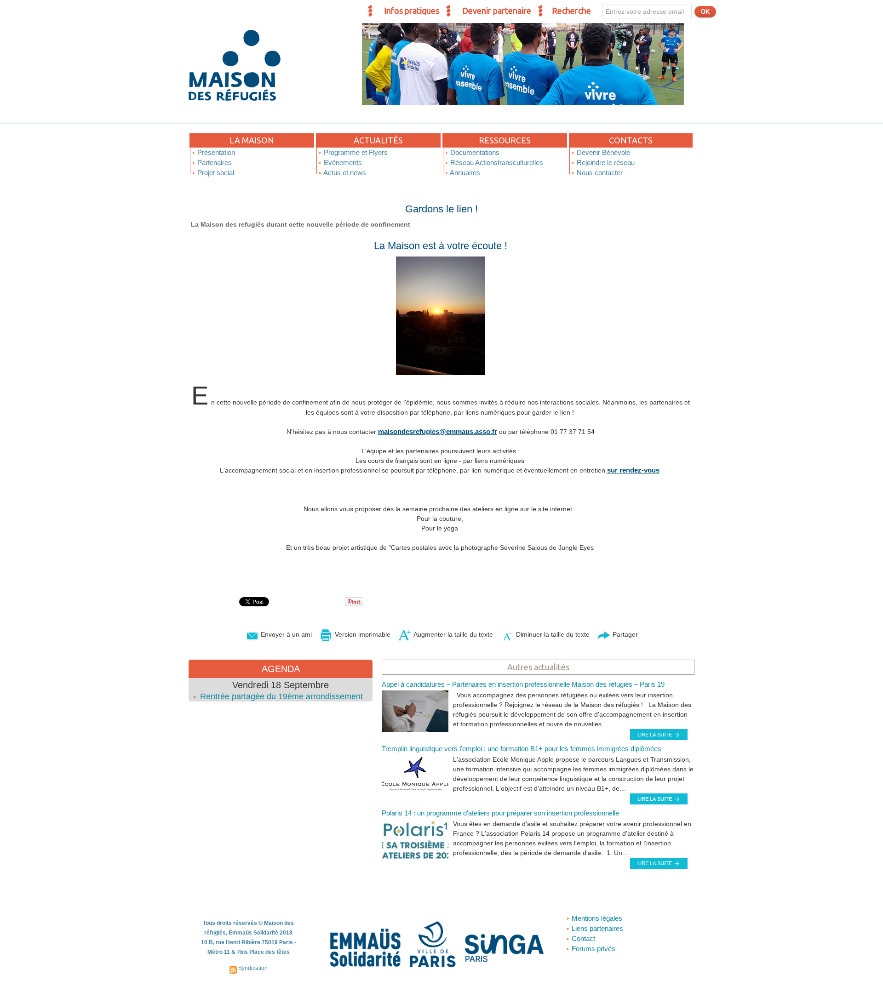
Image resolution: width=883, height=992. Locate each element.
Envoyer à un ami (285, 634)
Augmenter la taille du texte (452, 634)
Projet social (214, 173)
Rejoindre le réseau (605, 162)
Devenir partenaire (496, 10)
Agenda (281, 669)
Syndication (253, 968)
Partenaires (213, 162)
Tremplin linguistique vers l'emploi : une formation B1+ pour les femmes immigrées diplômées (521, 749)
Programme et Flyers (355, 152)
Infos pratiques (411, 10)
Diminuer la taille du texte (552, 634)
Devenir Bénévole (602, 152)
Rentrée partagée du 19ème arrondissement (281, 696)
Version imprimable (361, 634)
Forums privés (592, 948)
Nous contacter (599, 173)
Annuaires (464, 173)
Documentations (473, 152)
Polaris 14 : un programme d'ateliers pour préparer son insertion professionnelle (500, 813)
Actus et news (344, 173)
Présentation (215, 152)
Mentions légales (596, 918)
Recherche (571, 10)
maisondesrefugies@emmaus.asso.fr (437, 431)
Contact (582, 938)
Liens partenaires (596, 928)
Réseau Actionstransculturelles (495, 162)
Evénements (342, 162)
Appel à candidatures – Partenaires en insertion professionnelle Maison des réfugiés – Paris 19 (523, 684)
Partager (624, 634)
